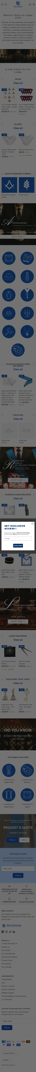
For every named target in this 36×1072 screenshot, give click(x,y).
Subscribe (18, 546)
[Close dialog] (32, 523)
